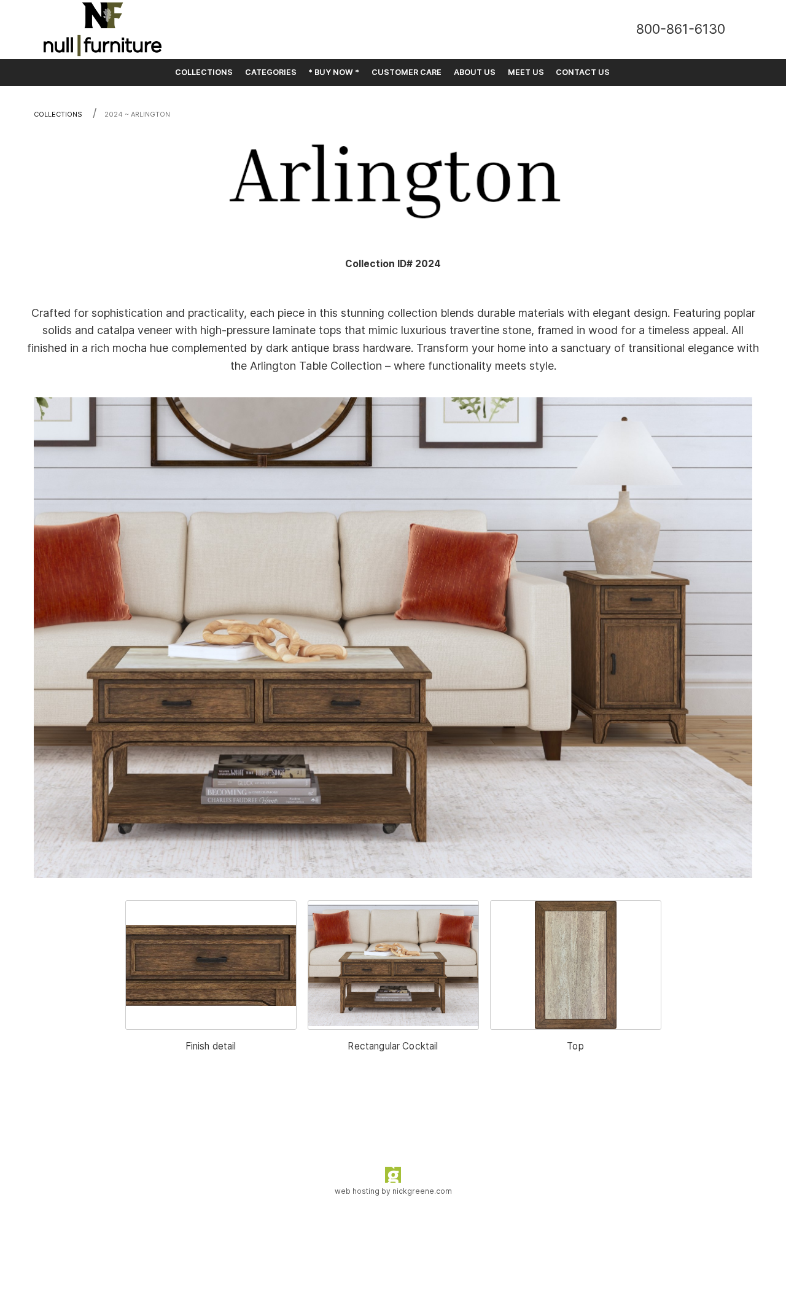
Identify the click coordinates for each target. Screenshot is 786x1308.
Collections (58, 114)
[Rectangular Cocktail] (393, 965)
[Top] (576, 965)
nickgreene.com (422, 1191)
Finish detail (210, 1046)
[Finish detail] (211, 965)
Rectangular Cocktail (393, 1046)
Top (575, 1046)
